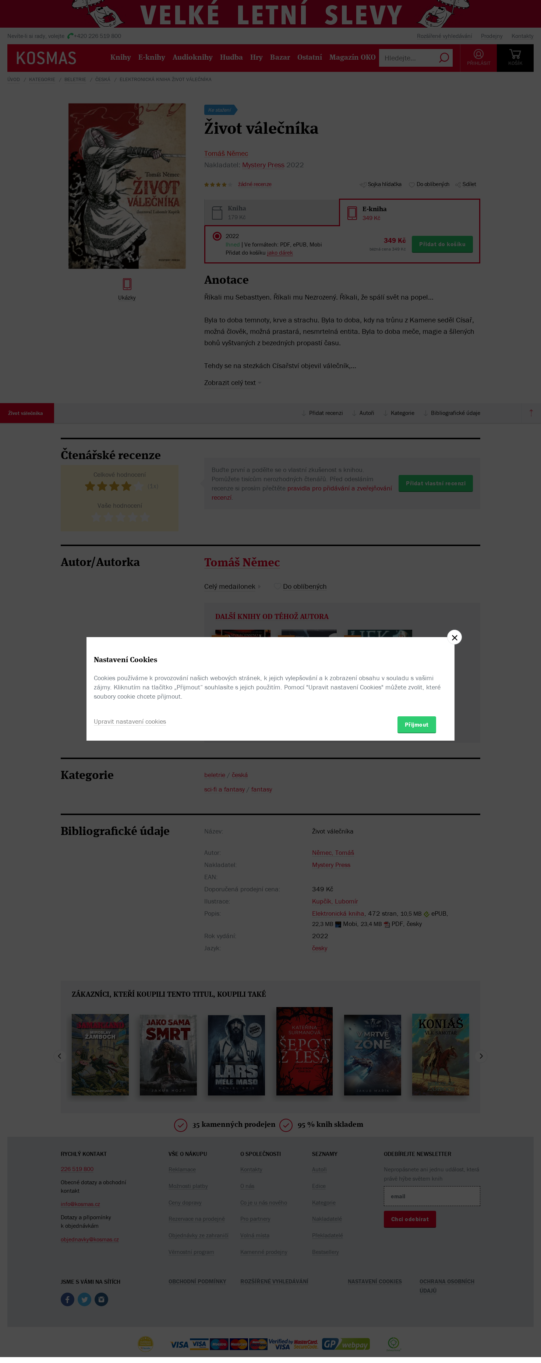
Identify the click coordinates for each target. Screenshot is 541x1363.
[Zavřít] (454, 637)
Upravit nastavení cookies (130, 721)
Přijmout (417, 724)
